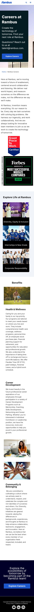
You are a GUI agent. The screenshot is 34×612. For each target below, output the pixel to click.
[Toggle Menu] (30, 2)
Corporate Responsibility (16, 268)
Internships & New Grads (16, 245)
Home (4, 72)
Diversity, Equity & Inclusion (16, 222)
